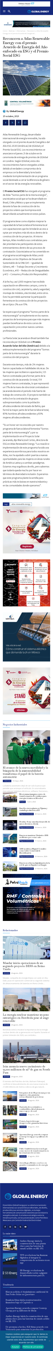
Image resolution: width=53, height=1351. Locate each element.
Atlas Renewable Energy (20, 504)
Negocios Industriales (26, 814)
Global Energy (17, 111)
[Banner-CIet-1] (26, 713)
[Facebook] (5, 122)
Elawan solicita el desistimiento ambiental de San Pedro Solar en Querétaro (27, 1293)
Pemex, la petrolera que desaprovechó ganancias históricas (33, 1122)
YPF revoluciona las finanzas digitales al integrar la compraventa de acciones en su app (35, 1259)
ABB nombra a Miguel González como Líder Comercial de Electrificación (32, 851)
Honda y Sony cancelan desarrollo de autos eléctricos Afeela (34, 823)
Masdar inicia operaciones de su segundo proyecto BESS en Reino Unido (24, 966)
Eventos (22, 802)
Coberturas (7, 781)
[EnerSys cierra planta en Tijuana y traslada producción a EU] (10, 811)
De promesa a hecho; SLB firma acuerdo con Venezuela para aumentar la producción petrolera (27, 1329)
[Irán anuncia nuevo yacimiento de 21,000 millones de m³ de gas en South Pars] (26, 1051)
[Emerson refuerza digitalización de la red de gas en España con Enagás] (10, 866)
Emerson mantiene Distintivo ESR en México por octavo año (33, 836)
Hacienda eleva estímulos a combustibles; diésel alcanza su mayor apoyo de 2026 (31, 1109)
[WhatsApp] (25, 122)
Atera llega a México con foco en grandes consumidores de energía (33, 1164)
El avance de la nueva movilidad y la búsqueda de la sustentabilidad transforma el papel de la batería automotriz (25, 772)
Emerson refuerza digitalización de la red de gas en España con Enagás (34, 864)
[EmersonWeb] (26, 29)
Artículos (6, 973)
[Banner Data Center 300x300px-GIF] (26, 660)
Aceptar (15, 1347)
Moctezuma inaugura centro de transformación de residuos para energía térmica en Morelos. (32, 796)
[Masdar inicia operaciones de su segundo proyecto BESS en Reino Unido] (26, 948)
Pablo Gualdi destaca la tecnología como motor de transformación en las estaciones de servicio (34, 1151)
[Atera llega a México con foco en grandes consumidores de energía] (10, 1166)
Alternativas (21, 31)
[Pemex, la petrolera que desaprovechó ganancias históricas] (10, 1124)
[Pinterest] (18, 122)
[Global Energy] (5, 111)
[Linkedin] (15, 1227)
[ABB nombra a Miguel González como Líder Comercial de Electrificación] (10, 852)
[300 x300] (26, 605)
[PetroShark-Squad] (26, 923)
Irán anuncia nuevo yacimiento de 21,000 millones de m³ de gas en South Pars (26, 1069)
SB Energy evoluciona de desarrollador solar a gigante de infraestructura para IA (33, 1273)
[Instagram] (10, 1227)
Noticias (12, 31)
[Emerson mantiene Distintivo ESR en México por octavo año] (10, 839)
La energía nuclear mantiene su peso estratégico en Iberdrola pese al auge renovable (26, 1018)
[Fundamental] (26, 4)
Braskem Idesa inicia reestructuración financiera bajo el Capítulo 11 (23, 1301)
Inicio (5, 31)
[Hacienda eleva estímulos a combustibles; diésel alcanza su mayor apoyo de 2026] (10, 1110)
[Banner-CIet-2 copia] (26, 552)
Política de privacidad (33, 1347)
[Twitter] (12, 122)
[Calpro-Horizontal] (26, 108)
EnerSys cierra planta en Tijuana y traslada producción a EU (33, 809)
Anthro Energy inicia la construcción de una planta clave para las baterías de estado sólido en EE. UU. (33, 1245)
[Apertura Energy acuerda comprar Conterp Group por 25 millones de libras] (10, 1138)
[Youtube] (25, 1227)
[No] (49, 1340)
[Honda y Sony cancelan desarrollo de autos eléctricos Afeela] (10, 825)
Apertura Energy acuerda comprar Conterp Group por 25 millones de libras (33, 1136)
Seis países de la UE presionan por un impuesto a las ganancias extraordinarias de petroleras (34, 1095)
